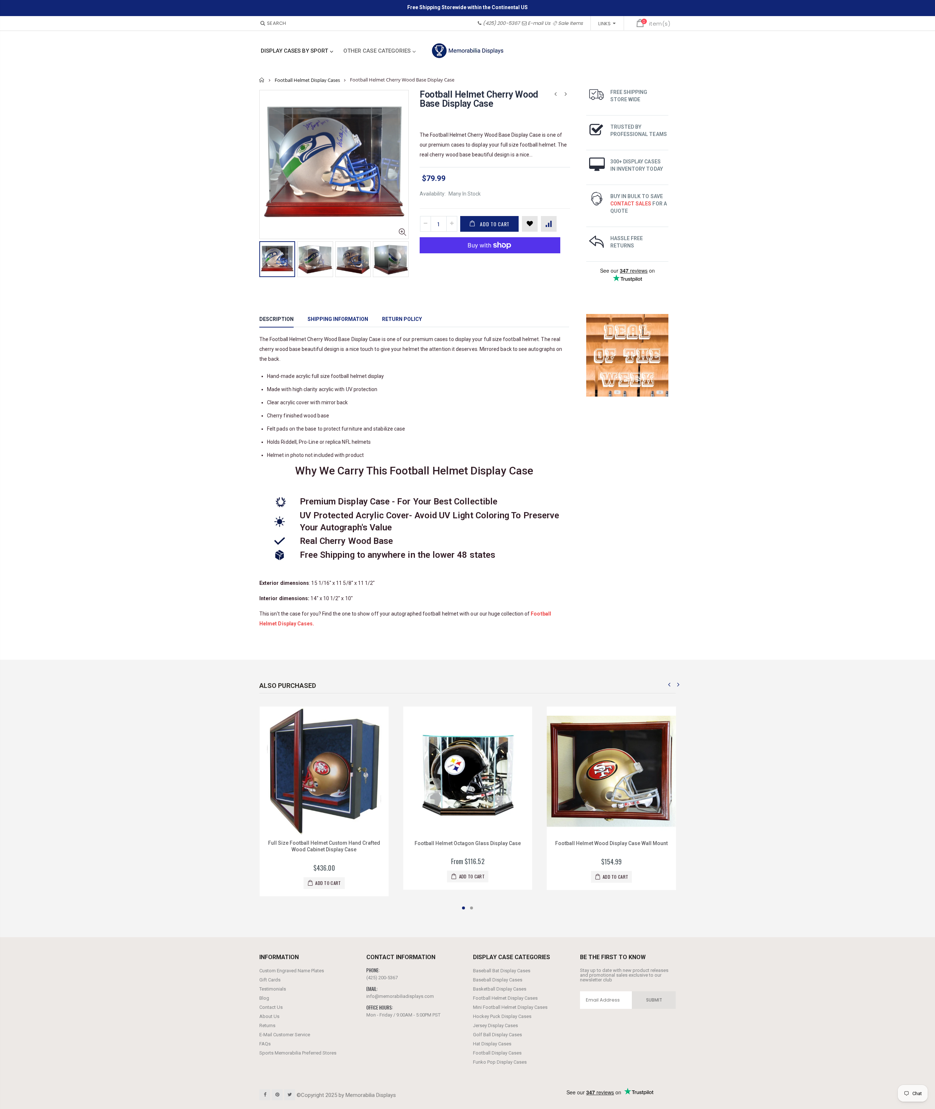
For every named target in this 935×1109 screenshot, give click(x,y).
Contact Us (271, 1007)
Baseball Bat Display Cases (501, 970)
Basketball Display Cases (499, 989)
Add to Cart (495, 224)
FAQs (265, 1043)
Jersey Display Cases (495, 1025)
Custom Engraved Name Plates (291, 970)
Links (604, 23)
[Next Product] (565, 94)
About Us (269, 1016)
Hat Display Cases (492, 1043)
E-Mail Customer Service (284, 1034)
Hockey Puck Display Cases (502, 1016)
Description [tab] (276, 319)
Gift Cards (269, 980)
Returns (267, 1025)
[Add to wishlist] (530, 224)
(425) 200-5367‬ (501, 23)
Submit (654, 1000)
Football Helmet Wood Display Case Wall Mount (469, 843)
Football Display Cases (497, 1053)
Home (262, 79)
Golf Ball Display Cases (497, 1034)
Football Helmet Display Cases (307, 80)
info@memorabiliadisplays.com (400, 996)
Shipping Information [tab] (338, 319)
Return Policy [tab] (402, 319)
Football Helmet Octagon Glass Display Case (325, 843)
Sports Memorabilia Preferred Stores (297, 1053)
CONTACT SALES (631, 204)
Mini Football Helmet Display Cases (510, 1007)
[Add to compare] (549, 224)
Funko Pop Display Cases (500, 1062)
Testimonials (272, 989)
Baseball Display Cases (497, 980)
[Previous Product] (555, 94)
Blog (264, 998)
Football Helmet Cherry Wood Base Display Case (479, 99)
